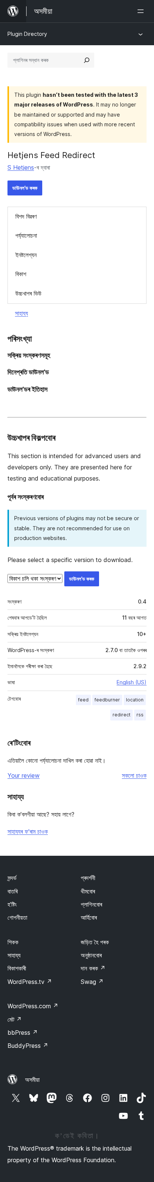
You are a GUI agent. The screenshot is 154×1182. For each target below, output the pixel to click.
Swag (92, 981)
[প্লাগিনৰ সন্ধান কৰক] (86, 60)
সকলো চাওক (134, 775)
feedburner (107, 700)
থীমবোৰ (88, 891)
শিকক (12, 942)
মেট (14, 1019)
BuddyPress (27, 1045)
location (135, 700)
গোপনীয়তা (17, 917)
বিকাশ (20, 274)
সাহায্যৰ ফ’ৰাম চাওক (27, 831)
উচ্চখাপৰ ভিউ (28, 293)
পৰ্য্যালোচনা (26, 235)
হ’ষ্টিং (12, 904)
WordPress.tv (29, 981)
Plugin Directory (27, 34)
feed (83, 700)
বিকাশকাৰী (16, 968)
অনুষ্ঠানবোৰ (91, 955)
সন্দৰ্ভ (11, 878)
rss (140, 714)
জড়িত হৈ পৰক (95, 942)
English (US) (132, 682)
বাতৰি (12, 891)
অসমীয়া (32, 1079)
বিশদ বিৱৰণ (26, 216)
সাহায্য (21, 313)
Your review (23, 775)
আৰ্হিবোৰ (89, 917)
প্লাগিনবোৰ (91, 904)
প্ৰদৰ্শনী (88, 878)
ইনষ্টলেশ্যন (26, 255)
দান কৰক (93, 968)
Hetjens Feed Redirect (51, 155)
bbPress (22, 1032)
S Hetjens (20, 167)
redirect (121, 714)
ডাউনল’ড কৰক (24, 188)
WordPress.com (32, 1006)
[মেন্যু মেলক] (142, 11)
